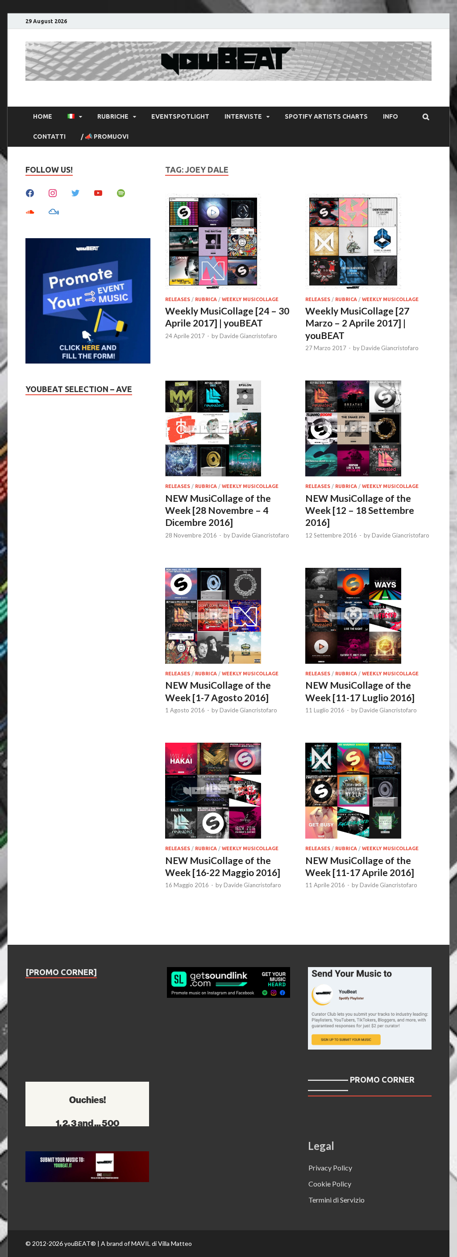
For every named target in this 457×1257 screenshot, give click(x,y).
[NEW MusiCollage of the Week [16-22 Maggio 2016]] (228, 792)
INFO (390, 116)
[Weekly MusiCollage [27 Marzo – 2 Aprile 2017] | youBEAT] (368, 243)
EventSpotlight (180, 116)
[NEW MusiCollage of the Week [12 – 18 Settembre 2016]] (368, 429)
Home (42, 116)
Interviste (243, 116)
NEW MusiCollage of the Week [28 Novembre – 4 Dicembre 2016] (218, 510)
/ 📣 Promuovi (105, 136)
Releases (177, 299)
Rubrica (206, 299)
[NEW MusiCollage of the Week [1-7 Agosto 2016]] (228, 617)
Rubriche (113, 116)
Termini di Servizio (336, 1199)
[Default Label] (98, 192)
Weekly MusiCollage (250, 299)
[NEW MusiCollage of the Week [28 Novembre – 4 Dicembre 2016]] (228, 429)
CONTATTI (49, 136)
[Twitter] (75, 192)
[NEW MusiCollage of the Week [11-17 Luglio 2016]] (368, 617)
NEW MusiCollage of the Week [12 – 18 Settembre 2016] (359, 510)
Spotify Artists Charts (326, 116)
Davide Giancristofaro (248, 335)
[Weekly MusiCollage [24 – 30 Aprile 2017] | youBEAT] (228, 243)
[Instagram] (52, 192)
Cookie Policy (329, 1183)
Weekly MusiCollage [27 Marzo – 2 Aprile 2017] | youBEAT (357, 323)
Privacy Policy (330, 1167)
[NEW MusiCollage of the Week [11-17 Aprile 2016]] (368, 792)
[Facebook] (29, 192)
